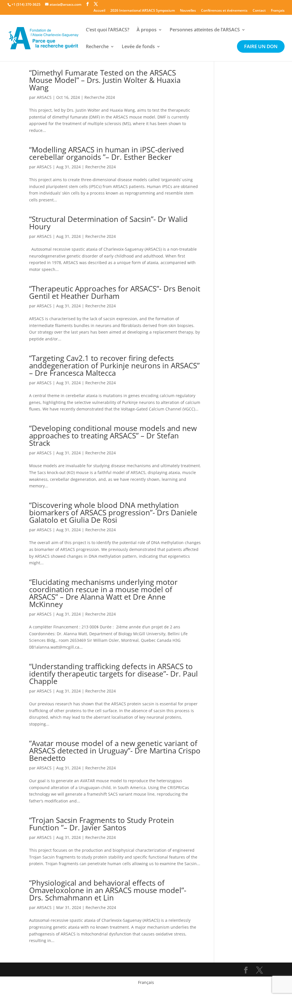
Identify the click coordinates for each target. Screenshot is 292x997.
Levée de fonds (138, 47)
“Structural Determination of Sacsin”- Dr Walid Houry (108, 223)
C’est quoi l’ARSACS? (107, 30)
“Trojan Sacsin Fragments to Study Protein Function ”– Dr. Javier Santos (101, 824)
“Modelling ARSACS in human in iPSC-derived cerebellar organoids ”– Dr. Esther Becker (106, 153)
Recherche (97, 47)
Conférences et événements (224, 11)
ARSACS (44, 97)
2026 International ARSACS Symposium (142, 11)
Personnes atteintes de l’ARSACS (205, 30)
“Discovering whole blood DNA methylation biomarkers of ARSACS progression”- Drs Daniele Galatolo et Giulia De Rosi (113, 512)
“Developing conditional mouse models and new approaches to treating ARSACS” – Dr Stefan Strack (113, 435)
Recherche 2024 (99, 97)
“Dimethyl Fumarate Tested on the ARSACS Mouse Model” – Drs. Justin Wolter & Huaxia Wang (105, 80)
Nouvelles (188, 11)
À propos (147, 30)
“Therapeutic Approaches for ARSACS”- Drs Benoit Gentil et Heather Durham (114, 292)
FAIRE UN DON (260, 47)
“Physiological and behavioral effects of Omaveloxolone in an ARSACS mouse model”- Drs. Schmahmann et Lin (107, 890)
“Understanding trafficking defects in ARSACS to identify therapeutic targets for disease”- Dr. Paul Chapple (113, 673)
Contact (259, 11)
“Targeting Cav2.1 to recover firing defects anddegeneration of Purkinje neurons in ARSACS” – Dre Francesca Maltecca (114, 365)
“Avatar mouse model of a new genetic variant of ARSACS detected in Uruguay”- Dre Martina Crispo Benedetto (114, 750)
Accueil (99, 11)
